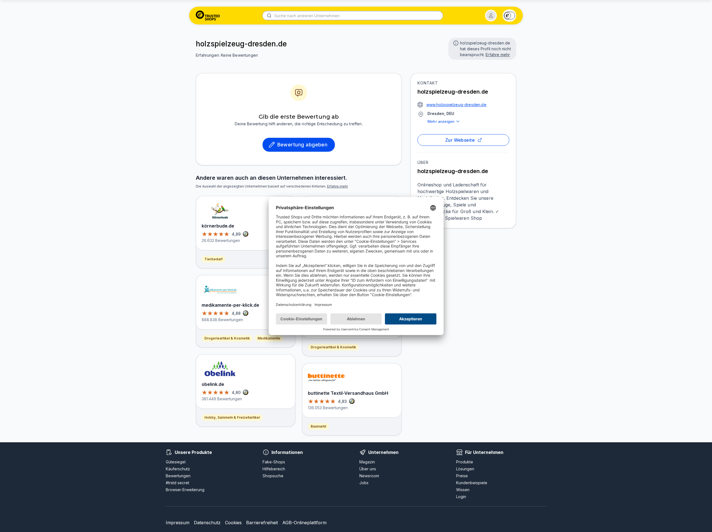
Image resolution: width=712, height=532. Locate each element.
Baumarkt (318, 426)
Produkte (464, 461)
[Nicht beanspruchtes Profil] (455, 42)
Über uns (367, 468)
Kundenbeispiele (471, 482)
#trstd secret (177, 482)
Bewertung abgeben (302, 145)
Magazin (367, 461)
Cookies (233, 522)
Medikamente (269, 338)
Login (461, 496)
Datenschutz (207, 522)
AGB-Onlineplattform (304, 522)
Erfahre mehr (498, 54)
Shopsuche (273, 475)
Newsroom (369, 475)
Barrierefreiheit (262, 522)
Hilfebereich (274, 468)
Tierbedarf (213, 259)
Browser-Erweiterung (185, 489)
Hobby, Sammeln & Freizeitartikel (232, 417)
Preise (462, 475)
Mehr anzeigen (440, 121)
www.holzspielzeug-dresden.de (456, 104)
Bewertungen (178, 475)
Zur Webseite (460, 140)
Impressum (177, 522)
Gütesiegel (176, 461)
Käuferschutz (178, 468)
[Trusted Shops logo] (208, 16)
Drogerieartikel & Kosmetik (227, 338)
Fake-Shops (274, 461)
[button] (491, 15)
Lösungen (465, 468)
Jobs (364, 482)
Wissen (462, 489)
